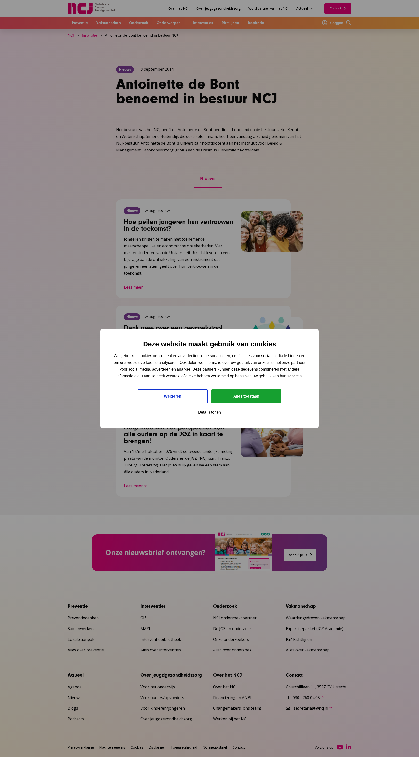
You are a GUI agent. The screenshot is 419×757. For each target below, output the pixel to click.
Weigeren (172, 396)
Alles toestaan (246, 396)
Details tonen (209, 412)
